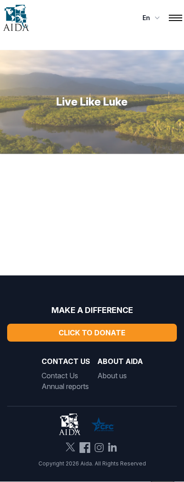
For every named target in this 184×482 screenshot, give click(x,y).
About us (112, 375)
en (146, 17)
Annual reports (65, 386)
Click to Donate (92, 332)
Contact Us (60, 375)
